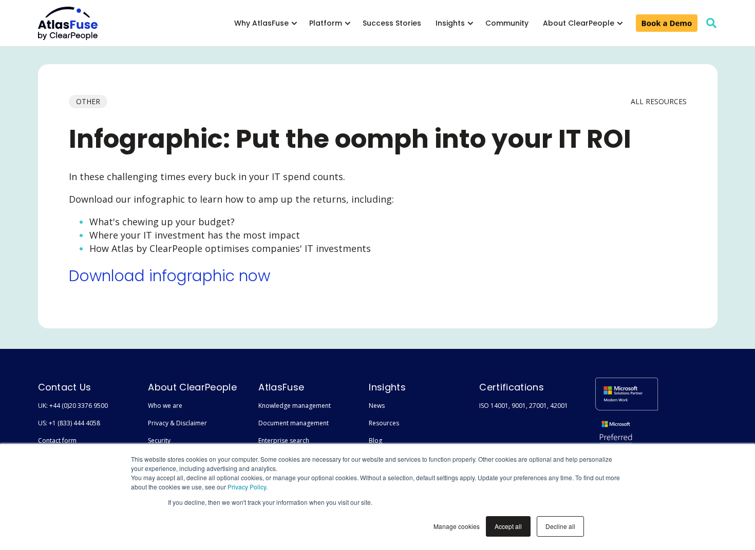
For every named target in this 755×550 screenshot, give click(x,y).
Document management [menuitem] (293, 423)
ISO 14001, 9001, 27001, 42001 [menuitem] (523, 405)
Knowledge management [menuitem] (294, 405)
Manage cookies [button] (456, 526)
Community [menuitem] (506, 23)
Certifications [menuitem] (511, 387)
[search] (711, 23)
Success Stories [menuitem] (392, 23)
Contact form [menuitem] (57, 440)
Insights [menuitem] (450, 23)
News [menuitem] (377, 405)
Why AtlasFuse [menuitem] (261, 23)
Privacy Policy (247, 486)
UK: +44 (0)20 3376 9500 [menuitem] (73, 405)
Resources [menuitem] (384, 423)
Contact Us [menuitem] (64, 387)
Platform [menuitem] (325, 23)
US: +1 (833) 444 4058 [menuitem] (69, 423)
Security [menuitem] (159, 440)
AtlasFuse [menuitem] (281, 387)
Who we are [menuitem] (165, 405)
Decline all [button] (560, 526)
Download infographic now (169, 276)
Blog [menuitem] (375, 440)
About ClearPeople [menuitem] (578, 23)
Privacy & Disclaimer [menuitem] (177, 423)
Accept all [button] (508, 526)
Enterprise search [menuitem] (283, 440)
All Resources (659, 101)
